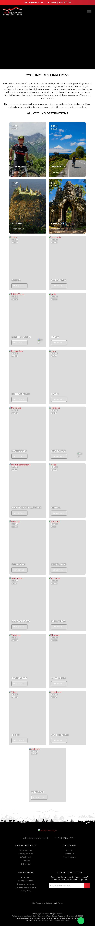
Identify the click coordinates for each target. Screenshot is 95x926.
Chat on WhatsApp (80, 920)
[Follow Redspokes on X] (45, 907)
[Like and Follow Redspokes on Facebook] (40, 907)
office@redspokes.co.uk (36, 2)
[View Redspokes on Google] (35, 907)
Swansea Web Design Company (49, 920)
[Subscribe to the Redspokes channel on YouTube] (55, 907)
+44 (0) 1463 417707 (61, 2)
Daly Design (65, 920)
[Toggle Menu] (89, 11)
